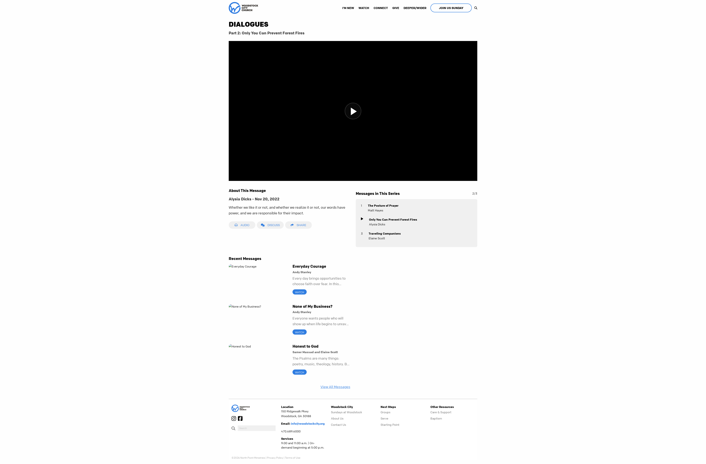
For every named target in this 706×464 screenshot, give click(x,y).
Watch (364, 8)
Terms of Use (292, 457)
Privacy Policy (275, 457)
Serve (384, 418)
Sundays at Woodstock (346, 412)
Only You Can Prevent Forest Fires (393, 219)
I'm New (348, 8)
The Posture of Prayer (383, 205)
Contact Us (338, 424)
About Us (337, 418)
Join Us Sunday (451, 8)
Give (395, 8)
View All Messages (335, 387)
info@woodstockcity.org (308, 423)
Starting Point (390, 424)
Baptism (436, 418)
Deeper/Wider (415, 8)
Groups (385, 412)
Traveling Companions (385, 233)
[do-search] (257, 428)
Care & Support (440, 412)
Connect (381, 8)
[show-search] (475, 8)
